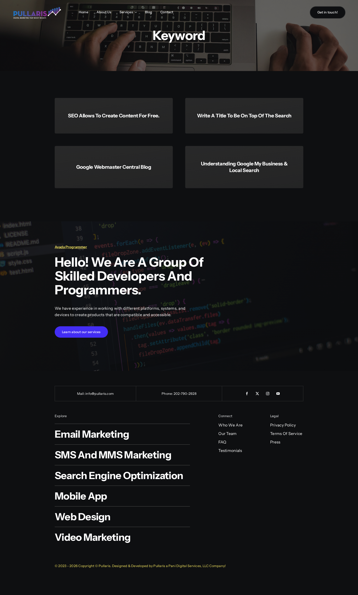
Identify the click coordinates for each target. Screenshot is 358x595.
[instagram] (268, 393)
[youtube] (278, 393)
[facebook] (247, 393)
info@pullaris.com (99, 393)
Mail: (81, 393)
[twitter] (257, 393)
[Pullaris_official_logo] (37, 6)
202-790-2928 (185, 393)
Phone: (168, 393)
